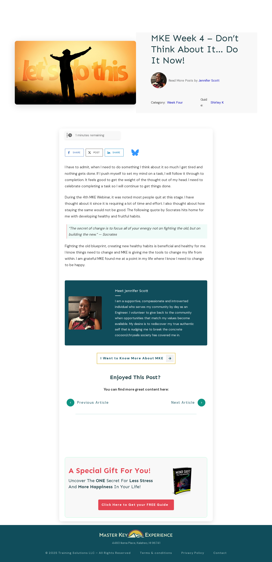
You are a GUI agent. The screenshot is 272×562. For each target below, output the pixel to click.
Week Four (175, 102)
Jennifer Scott (209, 80)
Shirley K (217, 102)
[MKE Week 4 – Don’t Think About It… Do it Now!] (75, 72)
